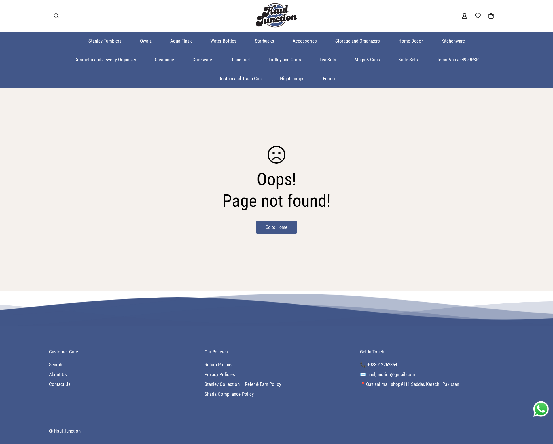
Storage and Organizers (357, 41)
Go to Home (276, 227)
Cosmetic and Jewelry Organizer (105, 59)
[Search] (56, 15)
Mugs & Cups (367, 59)
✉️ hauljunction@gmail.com (387, 374)
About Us (58, 374)
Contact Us (60, 384)
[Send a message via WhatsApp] (541, 409)
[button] (491, 15)
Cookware (202, 59)
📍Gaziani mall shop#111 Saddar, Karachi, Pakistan (409, 384)
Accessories (305, 41)
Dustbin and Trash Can (240, 78)
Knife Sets (408, 59)
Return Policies (219, 365)
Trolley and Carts (284, 59)
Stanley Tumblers (105, 41)
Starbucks (264, 41)
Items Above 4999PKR (457, 59)
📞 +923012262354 (378, 365)
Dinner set (240, 59)
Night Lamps (292, 78)
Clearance (164, 59)
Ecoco (329, 78)
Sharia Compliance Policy (229, 394)
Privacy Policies (219, 374)
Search (55, 365)
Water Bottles (223, 41)
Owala (146, 41)
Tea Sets (327, 59)
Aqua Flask (181, 41)
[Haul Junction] (276, 16)
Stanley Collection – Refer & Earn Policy (242, 384)
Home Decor (410, 41)
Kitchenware (453, 41)
